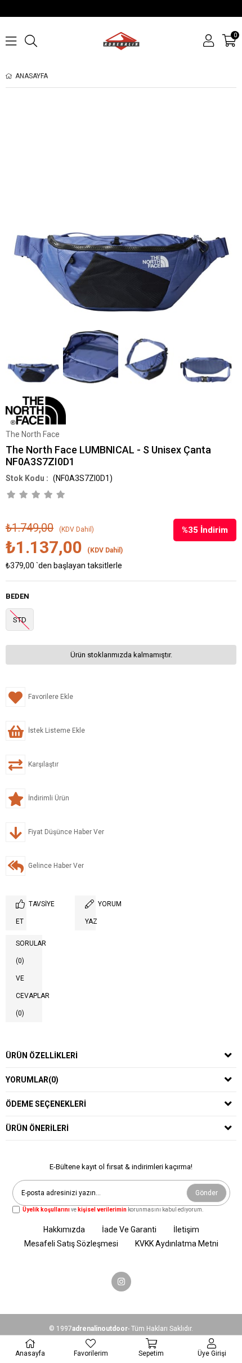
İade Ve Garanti (129, 1229)
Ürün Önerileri (37, 1128)
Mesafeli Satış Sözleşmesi (71, 1243)
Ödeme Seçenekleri (46, 1103)
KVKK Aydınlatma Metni (176, 1243)
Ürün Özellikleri (42, 1055)
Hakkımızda (64, 1229)
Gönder (206, 1193)
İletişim (186, 1229)
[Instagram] (121, 1281)
